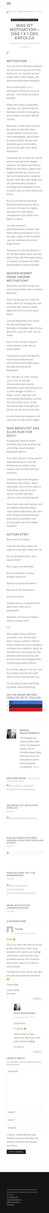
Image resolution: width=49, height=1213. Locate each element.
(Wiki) (29, 87)
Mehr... (36, 766)
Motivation (17, 20)
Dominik (19, 929)
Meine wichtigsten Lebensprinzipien (18, 906)
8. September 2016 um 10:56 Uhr (25, 933)
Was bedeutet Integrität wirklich (22, 806)
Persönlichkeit (30, 20)
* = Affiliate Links (12, 1197)
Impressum (10, 1205)
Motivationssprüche (21, 69)
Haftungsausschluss (13, 1202)
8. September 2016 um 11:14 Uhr (24, 1017)
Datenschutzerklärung (14, 1200)
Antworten (37, 999)
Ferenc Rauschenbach (32, 43)
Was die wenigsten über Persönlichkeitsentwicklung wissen (24, 840)
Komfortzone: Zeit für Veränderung (21, 874)
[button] (11, 702)
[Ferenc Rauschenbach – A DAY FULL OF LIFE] (24, 12)
